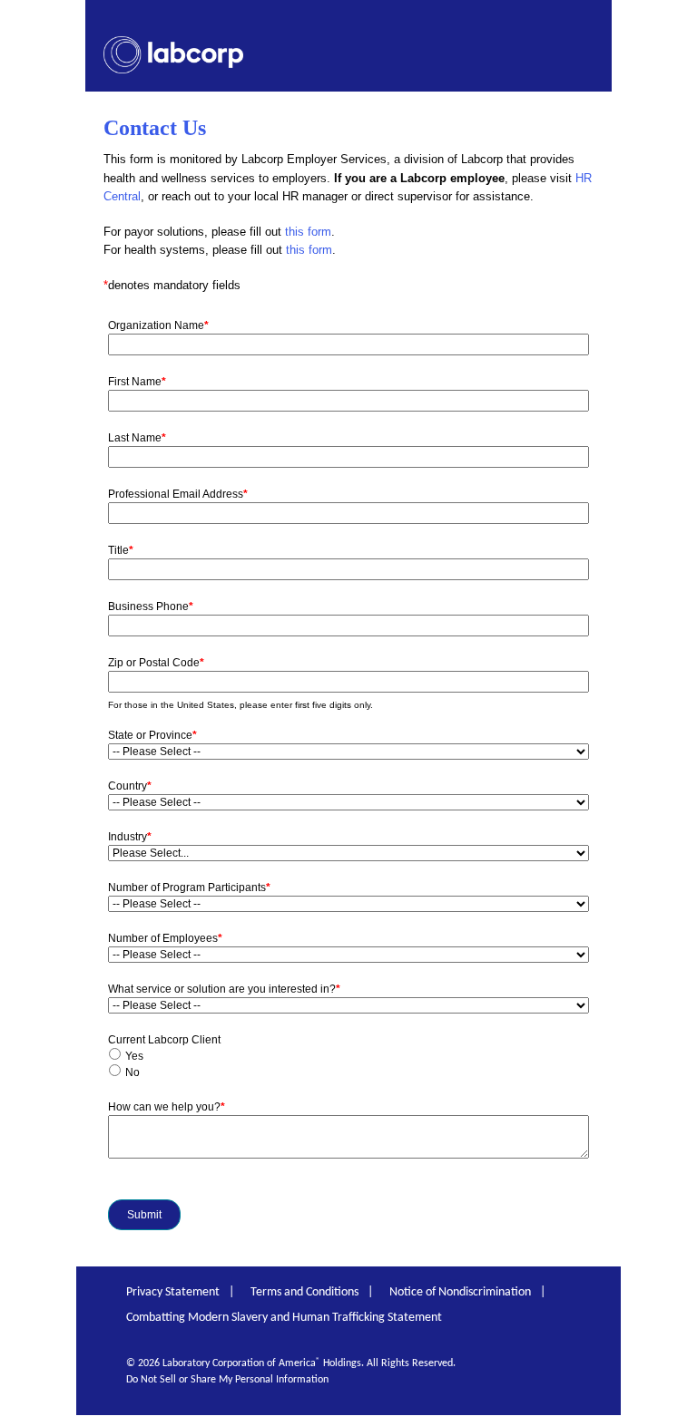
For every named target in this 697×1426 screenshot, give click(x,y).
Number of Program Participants (189, 887)
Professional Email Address (178, 494)
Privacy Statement (173, 1292)
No (132, 1072)
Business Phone (150, 606)
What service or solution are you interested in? (224, 989)
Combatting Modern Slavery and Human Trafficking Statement (284, 1317)
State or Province (152, 735)
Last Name (137, 438)
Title (120, 550)
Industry (130, 836)
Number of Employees (165, 938)
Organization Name (158, 325)
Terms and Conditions (304, 1292)
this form (308, 231)
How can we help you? (166, 1107)
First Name (137, 381)
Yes (134, 1056)
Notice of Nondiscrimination (460, 1292)
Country (130, 786)
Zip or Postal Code (156, 662)
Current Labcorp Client (164, 1039)
